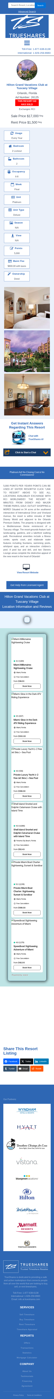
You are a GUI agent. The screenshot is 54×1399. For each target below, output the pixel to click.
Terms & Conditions (34, 1395)
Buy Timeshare (27, 1320)
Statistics (27, 1353)
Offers (27, 1343)
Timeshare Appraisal (27, 1329)
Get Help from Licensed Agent (27, 585)
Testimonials (27, 1376)
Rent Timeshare (27, 1324)
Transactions (27, 1348)
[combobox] (27, 5)
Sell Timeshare (27, 1315)
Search (40, 5)
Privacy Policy (18, 1395)
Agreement (27, 1386)
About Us (27, 1371)
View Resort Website (27, 572)
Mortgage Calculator (27, 1358)
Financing (27, 1381)
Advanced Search (27, 11)
